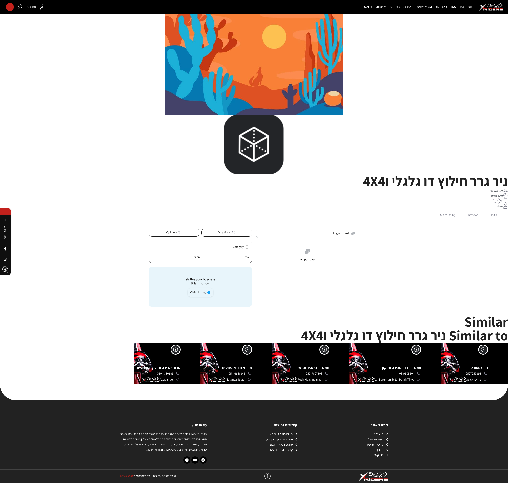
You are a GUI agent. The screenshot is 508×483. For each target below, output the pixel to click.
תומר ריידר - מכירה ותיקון (401, 367)
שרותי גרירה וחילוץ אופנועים (159, 367)
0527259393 (473, 373)
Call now (171, 232)
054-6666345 (237, 373)
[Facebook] (203, 460)
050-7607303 (314, 373)
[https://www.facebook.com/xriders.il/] (5, 248)
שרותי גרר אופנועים (237, 367)
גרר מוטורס (479, 367)
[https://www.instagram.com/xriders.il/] (5, 259)
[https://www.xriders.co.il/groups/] (5, 269)
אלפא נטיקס (127, 476)
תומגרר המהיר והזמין (313, 367)
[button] (10, 7)
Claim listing (198, 292)
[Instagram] (186, 460)
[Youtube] (195, 460)
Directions (224, 232)
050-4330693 (165, 373)
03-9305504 (406, 373)
